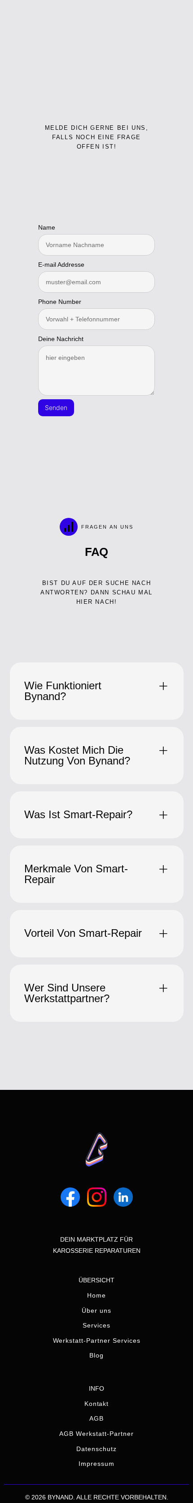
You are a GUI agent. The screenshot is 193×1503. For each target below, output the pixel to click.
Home (96, 1295)
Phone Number (59, 301)
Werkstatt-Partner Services (96, 1340)
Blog (96, 1355)
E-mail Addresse (61, 264)
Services (96, 1325)
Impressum (96, 1463)
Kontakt (96, 1403)
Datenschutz (96, 1448)
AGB (96, 1418)
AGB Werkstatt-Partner (96, 1433)
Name (46, 227)
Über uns (96, 1310)
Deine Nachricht (60, 338)
